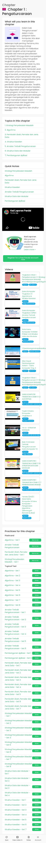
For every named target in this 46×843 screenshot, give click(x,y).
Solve (36, 570)
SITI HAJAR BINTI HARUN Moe (32, 404)
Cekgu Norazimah (29, 303)
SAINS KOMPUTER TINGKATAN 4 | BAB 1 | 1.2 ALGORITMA (31, 396)
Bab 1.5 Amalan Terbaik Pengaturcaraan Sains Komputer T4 (29, 445)
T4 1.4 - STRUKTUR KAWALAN (29, 429)
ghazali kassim (35, 351)
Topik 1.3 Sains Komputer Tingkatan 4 (28, 413)
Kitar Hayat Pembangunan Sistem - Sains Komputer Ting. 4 (29, 364)
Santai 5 (32, 371)
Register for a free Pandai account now (23, 258)
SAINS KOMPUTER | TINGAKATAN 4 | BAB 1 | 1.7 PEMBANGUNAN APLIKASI (31, 482)
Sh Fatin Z (33, 284)
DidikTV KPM (27, 518)
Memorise (35, 540)
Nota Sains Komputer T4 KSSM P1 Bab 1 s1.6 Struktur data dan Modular (30, 332)
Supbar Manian (28, 421)
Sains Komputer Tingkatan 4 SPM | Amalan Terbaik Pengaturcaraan (29, 313)
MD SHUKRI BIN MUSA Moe (31, 435)
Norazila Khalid (28, 341)
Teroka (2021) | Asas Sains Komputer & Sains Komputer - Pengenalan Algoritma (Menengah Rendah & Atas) (29, 505)
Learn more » (30, 249)
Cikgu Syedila (27, 454)
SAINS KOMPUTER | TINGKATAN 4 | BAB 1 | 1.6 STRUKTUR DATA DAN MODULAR (31, 464)
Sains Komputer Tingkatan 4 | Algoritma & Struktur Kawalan (29, 294)
